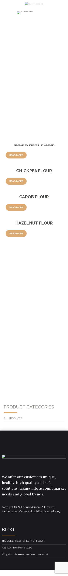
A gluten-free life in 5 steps (17, 547)
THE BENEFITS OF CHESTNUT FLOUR (23, 540)
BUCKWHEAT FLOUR (34, 144)
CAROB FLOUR (34, 197)
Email (10, 346)
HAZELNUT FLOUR (34, 223)
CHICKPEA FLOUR (34, 170)
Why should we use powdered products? (25, 554)
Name (10, 330)
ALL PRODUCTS (13, 418)
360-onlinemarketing (48, 511)
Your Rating (12, 295)
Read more (16, 155)
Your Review (13, 306)
